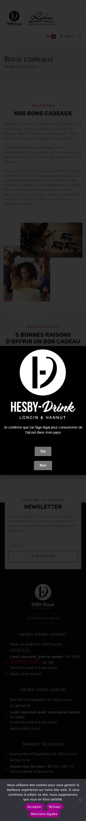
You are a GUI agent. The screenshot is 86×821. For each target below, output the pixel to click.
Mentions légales (44, 814)
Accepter (34, 807)
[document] (43, 410)
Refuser (55, 807)
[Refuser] (80, 800)
